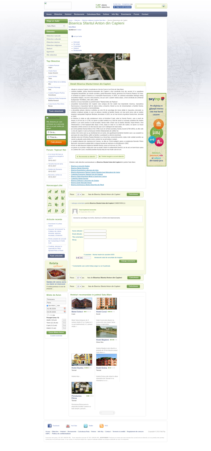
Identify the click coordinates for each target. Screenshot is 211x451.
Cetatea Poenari (53, 66)
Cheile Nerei (53, 72)
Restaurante (79, 14)
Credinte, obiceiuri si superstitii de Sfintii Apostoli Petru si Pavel (55, 248)
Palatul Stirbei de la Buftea (57, 83)
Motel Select (77, 312)
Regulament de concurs (135, 431)
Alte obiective (52, 55)
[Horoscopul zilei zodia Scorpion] (56, 204)
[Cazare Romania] (156, 129)
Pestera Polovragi (54, 88)
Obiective (58, 14)
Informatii (77, 42)
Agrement (50, 52)
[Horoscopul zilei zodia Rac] (50, 198)
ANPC (48, 434)
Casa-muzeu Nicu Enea (56, 105)
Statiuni (49, 48)
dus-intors (51, 305)
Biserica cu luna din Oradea (80, 166)
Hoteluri (68, 14)
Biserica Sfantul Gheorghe (80, 168)
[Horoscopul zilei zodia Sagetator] (63, 204)
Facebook (56, 426)
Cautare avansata (56, 336)
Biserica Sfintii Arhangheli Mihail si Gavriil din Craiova (89, 176)
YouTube (74, 426)
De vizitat (77, 44)
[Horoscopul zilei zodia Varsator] (56, 211)
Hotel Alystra (77, 368)
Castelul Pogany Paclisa (56, 94)
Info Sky (115, 14)
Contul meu (117, 4)
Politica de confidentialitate (61, 434)
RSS (106, 426)
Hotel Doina (101, 368)
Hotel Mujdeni (102, 340)
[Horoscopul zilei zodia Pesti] (63, 211)
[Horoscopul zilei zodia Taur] (56, 191)
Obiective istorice (53, 42)
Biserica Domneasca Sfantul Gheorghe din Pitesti (87, 185)
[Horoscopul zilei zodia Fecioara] (63, 198)
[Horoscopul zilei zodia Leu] (56, 198)
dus (58, 305)
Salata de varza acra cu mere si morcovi (56, 283)
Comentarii (77, 46)
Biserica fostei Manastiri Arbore (81, 183)
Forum (136, 14)
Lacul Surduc (52, 77)
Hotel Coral (101, 312)
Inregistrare (126, 4)
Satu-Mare (72, 27)
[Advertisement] (156, 55)
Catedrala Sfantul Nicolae (79, 178)
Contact (145, 14)
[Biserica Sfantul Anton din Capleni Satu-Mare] (92, 66)
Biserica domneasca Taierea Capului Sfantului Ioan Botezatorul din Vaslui (95, 172)
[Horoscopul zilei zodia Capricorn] (50, 211)
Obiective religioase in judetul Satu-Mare (94, 20)
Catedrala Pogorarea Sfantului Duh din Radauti (87, 174)
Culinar (106, 14)
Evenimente (126, 14)
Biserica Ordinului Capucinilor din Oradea (85, 180)
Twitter (91, 426)
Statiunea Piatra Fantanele (57, 99)
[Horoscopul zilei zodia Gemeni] (63, 191)
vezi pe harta (77, 36)
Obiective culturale (54, 39)
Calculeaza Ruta (93, 14)
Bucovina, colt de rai (55, 175)
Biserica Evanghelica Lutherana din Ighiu (85, 170)
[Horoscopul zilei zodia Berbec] (50, 191)
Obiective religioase (54, 45)
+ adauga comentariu (78, 203)
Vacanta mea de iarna (55, 164)
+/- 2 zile (52, 315)
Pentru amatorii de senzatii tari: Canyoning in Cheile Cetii (57, 241)
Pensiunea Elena (76, 397)
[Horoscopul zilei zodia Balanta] (50, 204)
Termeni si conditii (119, 431)
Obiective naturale (54, 36)
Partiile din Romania (55, 169)
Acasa (49, 14)
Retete (93, 431)
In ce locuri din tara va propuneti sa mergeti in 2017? (56, 156)
